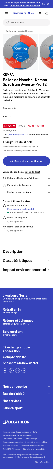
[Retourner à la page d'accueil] (23, 13)
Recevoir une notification (28, 161)
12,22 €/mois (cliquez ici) (17, 135)
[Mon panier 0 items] (46, 13)
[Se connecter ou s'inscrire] (40, 13)
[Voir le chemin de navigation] (4, 31)
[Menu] (6, 13)
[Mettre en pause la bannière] (43, 4)
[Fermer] (48, 4)
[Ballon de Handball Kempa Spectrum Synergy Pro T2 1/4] (20, 52)
